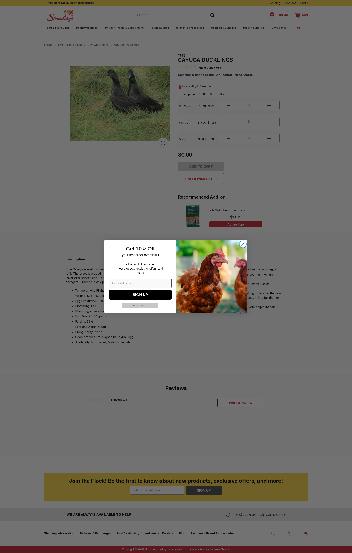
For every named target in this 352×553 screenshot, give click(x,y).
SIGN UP (140, 295)
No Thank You (140, 305)
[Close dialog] (243, 244)
